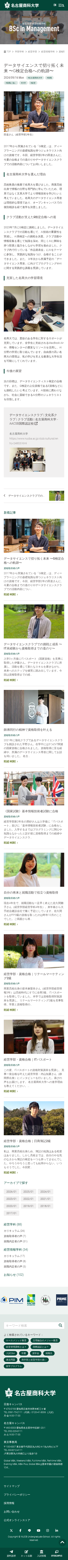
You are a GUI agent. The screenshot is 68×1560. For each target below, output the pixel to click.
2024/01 (45, 1191)
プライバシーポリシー (17, 1494)
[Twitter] (11, 1530)
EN (55, 5)
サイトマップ (12, 1486)
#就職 (49, 78)
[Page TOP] (62, 1542)
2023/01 (11, 1198)
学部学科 (19, 51)
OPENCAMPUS (56, 1556)
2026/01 (11, 1191)
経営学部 (32, 51)
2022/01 (28, 1198)
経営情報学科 (48, 51)
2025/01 (28, 1191)
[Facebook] (20, 1530)
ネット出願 (26, 1556)
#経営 (33, 83)
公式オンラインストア (17, 1520)
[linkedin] (56, 1530)
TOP (8, 51)
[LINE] (29, 1530)
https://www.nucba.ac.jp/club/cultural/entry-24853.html (33, 441)
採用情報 (9, 1503)
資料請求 (11, 1556)
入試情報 (41, 1556)
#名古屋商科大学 (35, 78)
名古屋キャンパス (14, 1423)
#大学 (23, 83)
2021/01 (45, 1198)
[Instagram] (47, 1530)
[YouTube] (38, 1530)
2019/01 (28, 1205)
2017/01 (11, 1213)
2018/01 (45, 1205)
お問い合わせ (12, 1511)
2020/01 (11, 1205)
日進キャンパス (13, 1404)
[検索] (60, 1325)
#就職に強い (11, 83)
